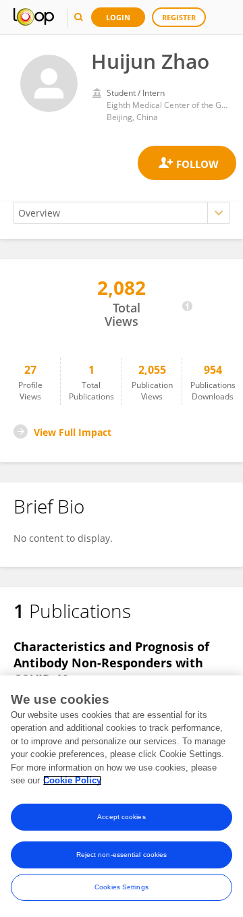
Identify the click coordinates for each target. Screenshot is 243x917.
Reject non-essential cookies (121, 854)
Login (118, 17)
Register (179, 17)
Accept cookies (121, 817)
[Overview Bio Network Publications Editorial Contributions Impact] (122, 213)
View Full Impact (72, 432)
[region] (121, 796)
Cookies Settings (121, 887)
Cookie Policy (72, 780)
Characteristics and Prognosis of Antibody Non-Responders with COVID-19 (111, 662)
